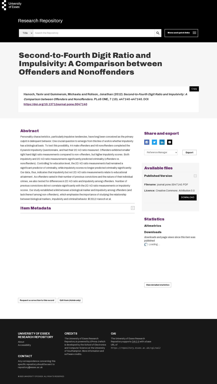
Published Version (158, 175)
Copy (193, 88)
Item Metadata (35, 208)
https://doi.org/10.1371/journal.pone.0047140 (55, 104)
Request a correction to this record (37, 300)
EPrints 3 (94, 341)
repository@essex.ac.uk (30, 367)
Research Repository (40, 20)
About (21, 342)
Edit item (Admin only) (70, 300)
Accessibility (24, 345)
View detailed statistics (157, 285)
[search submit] (157, 33)
